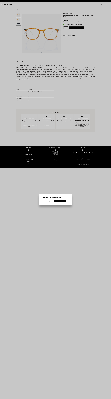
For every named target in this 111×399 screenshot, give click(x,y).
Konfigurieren (50, 201)
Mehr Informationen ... (47, 199)
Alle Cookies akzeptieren (60, 201)
